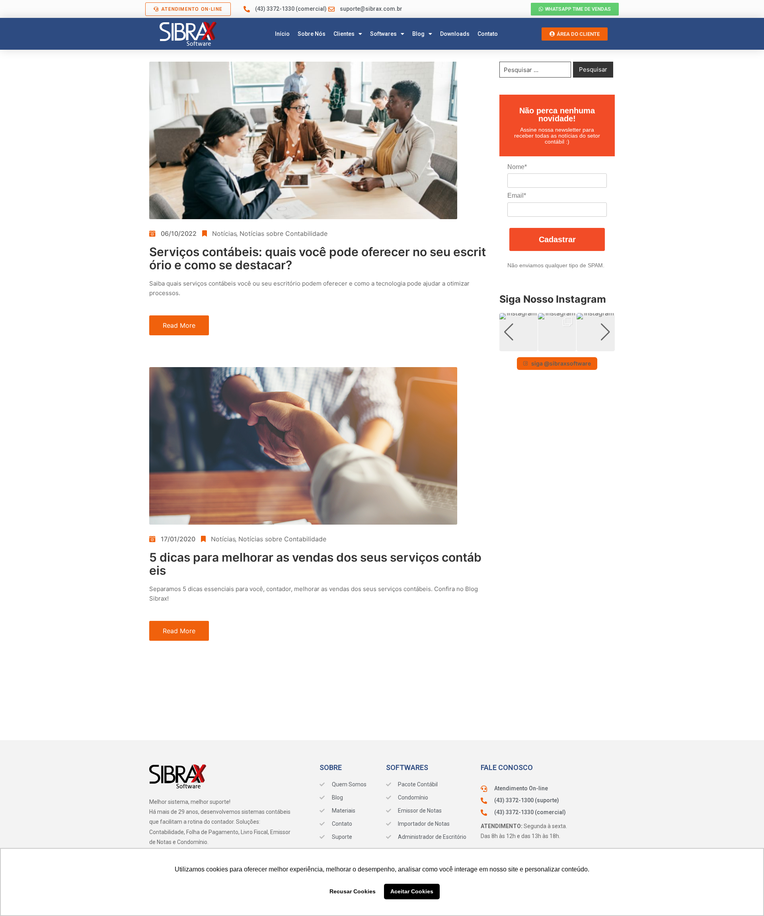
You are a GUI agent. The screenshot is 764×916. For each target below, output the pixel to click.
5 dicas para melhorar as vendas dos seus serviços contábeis (315, 564)
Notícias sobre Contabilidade (283, 233)
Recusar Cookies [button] (352, 891)
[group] (518, 332)
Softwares (383, 34)
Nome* (517, 166)
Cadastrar (557, 239)
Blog (418, 34)
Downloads (455, 34)
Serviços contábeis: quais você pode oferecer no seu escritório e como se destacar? (317, 258)
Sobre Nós (311, 34)
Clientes (344, 34)
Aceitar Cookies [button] (411, 891)
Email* (516, 195)
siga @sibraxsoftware (561, 363)
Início (282, 34)
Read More (179, 325)
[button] (557, 345)
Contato (487, 34)
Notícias (224, 233)
